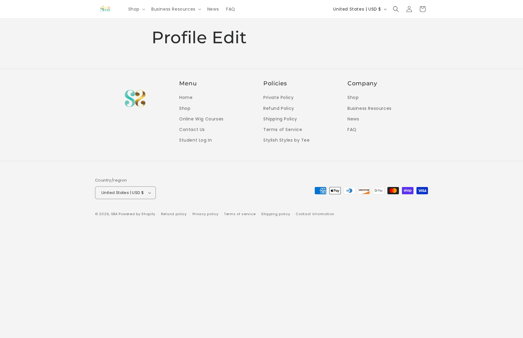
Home (185, 97)
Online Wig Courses (201, 119)
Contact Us (192, 129)
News (353, 119)
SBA (114, 214)
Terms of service (239, 214)
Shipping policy (275, 214)
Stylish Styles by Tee (286, 140)
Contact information (315, 214)
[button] (136, 9)
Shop (184, 108)
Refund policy (174, 214)
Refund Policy (278, 108)
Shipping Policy (280, 119)
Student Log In (195, 140)
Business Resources (369, 108)
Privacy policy (205, 214)
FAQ (352, 129)
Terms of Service (282, 129)
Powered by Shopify (137, 214)
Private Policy (278, 97)
